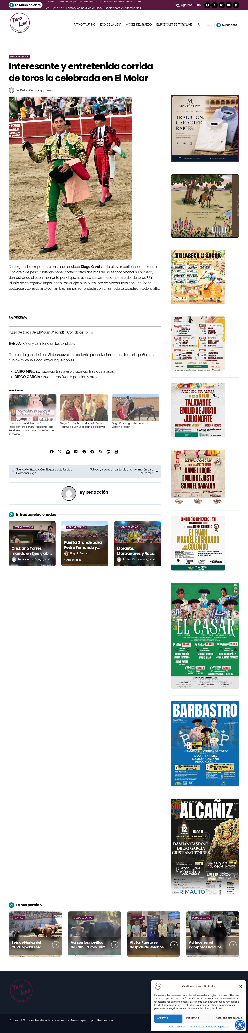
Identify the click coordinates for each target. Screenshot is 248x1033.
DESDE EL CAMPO (83, 918)
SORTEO (19, 918)
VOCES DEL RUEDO (139, 24)
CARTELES (138, 918)
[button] (241, 986)
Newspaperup (80, 1020)
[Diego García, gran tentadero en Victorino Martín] (135, 407)
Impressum (223, 1026)
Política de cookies (177, 1026)
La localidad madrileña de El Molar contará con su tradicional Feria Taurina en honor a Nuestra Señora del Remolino (31, 428)
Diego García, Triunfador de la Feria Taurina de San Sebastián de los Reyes (82, 425)
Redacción (97, 492)
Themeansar (104, 1020)
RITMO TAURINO (84, 24)
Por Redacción (24, 90)
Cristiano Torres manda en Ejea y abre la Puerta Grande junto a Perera (31, 556)
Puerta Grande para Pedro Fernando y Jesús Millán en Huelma (83, 550)
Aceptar (162, 1018)
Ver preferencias (229, 1018)
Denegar (192, 1018)
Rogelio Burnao (79, 553)
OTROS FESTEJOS (19, 56)
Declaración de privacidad (202, 1026)
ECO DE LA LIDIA (110, 24)
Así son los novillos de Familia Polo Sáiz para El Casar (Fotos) (89, 947)
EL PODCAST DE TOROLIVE (174, 24)
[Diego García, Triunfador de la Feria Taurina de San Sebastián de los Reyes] (84, 407)
